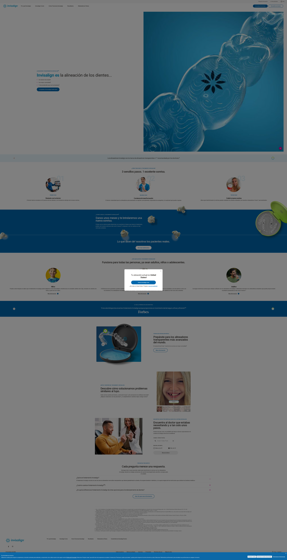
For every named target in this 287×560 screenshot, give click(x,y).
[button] (285, 553)
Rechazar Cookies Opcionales (264, 556)
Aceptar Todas (251, 556)
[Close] (161, 271)
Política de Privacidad (71, 557)
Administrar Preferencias (279, 556)
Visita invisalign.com (143, 282)
